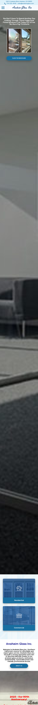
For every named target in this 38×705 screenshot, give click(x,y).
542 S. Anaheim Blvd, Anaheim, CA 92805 (19, 1)
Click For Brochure (19, 58)
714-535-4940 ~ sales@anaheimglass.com (20, 3)
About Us (19, 666)
